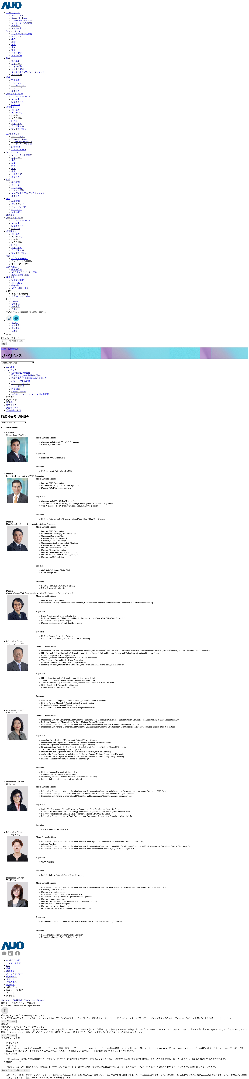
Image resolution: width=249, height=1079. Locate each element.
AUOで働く (16, 283)
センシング (16, 88)
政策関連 (15, 389)
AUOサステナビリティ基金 (24, 272)
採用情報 (10, 277)
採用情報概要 (17, 280)
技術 (8, 77)
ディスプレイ (17, 83)
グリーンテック (18, 85)
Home (3, 349)
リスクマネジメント (20, 384)
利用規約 (18, 1000)
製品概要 (15, 61)
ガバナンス (16, 113)
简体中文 (15, 306)
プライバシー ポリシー (33, 1000)
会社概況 (15, 110)
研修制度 (15, 285)
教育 (13, 44)
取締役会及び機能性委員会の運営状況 (29, 378)
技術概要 (15, 80)
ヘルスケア (16, 53)
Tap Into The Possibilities (21, 20)
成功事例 (10, 215)
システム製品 (17, 69)
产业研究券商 (17, 126)
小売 (13, 39)
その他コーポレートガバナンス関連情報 (30, 394)
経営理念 (15, 25)
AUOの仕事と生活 (20, 288)
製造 (13, 50)
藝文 (13, 42)
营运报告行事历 (18, 129)
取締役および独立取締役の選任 (25, 375)
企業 (13, 47)
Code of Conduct (18, 392)
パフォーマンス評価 (20, 381)
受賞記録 (15, 104)
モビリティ (16, 36)
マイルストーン (18, 28)
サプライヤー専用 (19, 258)
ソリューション (13, 31)
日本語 (14, 309)
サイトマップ (7, 1000)
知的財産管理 (17, 386)
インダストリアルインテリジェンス (28, 72)
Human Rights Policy (20, 275)
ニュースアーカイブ (20, 96)
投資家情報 (11, 107)
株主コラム (16, 124)
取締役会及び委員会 (20, 373)
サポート (10, 256)
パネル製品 (16, 66)
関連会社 (15, 121)
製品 (8, 58)
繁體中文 (15, 304)
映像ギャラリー (18, 102)
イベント (15, 99)
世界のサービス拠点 (20, 296)
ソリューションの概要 (21, 34)
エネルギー (16, 55)
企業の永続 (11, 267)
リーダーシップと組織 (21, 23)
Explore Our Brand (19, 18)
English (14, 301)
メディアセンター (14, 94)
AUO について (13, 13)
